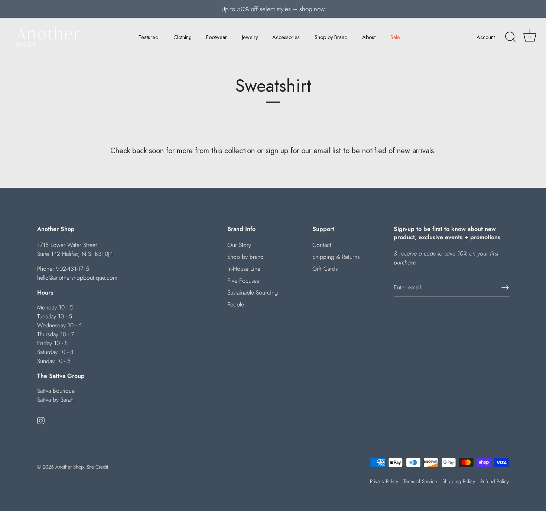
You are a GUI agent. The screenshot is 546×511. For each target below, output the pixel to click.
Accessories (286, 37)
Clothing (182, 37)
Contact (321, 245)
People (235, 304)
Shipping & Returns (336, 257)
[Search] (510, 37)
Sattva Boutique (56, 390)
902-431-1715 (72, 268)
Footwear (216, 37)
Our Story (239, 245)
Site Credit (97, 466)
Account (486, 37)
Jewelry (250, 37)
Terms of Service (420, 481)
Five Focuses (243, 280)
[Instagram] (41, 419)
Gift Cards (325, 268)
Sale (395, 37)
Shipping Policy (458, 481)
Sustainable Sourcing (252, 292)
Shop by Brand (331, 37)
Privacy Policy (384, 481)
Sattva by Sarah (55, 399)
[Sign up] (505, 287)
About (369, 37)
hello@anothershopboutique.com (77, 277)
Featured (149, 37)
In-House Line (243, 268)
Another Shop (69, 466)
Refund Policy (494, 481)
